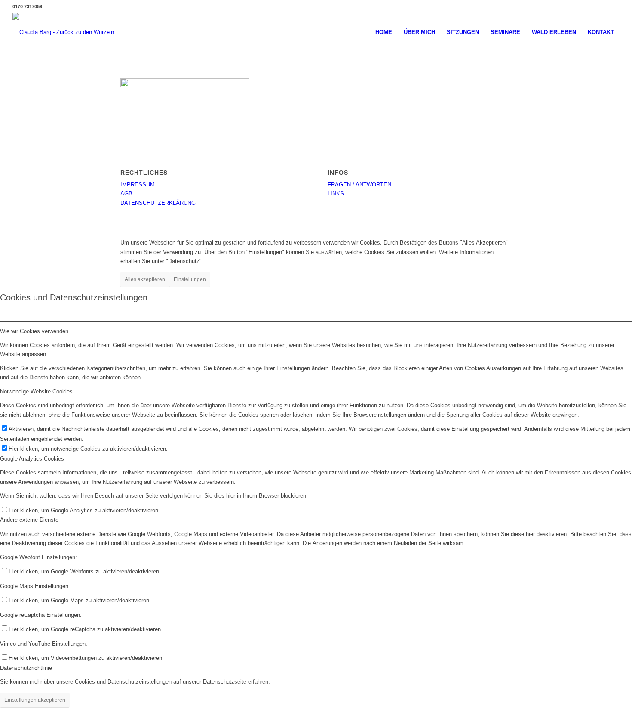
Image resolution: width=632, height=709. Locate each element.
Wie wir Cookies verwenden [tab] (34, 331)
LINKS (336, 193)
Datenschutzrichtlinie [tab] (26, 668)
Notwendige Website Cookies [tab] (36, 391)
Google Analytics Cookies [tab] (32, 458)
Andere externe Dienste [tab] (29, 520)
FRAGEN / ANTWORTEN (359, 184)
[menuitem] (384, 32)
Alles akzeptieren (145, 279)
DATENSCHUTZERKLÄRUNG (158, 203)
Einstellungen (190, 279)
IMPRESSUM (137, 184)
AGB (126, 193)
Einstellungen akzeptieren (34, 700)
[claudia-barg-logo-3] (63, 32)
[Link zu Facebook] (613, 6)
